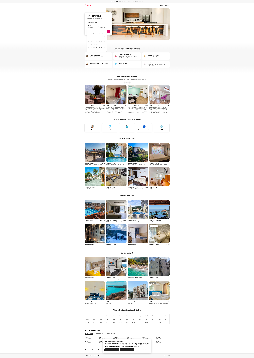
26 (94, 47)
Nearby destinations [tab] (89, 333)
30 (104, 47)
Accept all (112, 349)
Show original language (138, 1)
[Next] (129, 82)
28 (99, 47)
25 (91, 47)
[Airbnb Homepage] (88, 5)
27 (96, 47)
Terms (99, 355)
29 (101, 47)
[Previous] (125, 82)
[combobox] (98, 22)
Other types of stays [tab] (100, 333)
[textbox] (92, 27)
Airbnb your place (164, 5)
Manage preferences (142, 349)
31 (88, 49)
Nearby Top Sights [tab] (111, 333)
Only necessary (127, 349)
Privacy (95, 355)
